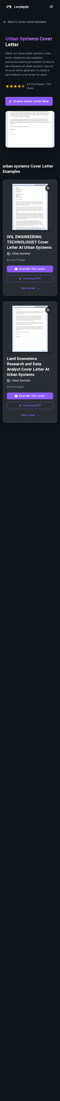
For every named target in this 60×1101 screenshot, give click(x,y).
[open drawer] (51, 6)
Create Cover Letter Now (31, 101)
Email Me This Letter (32, 269)
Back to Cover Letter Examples (27, 21)
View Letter (28, 288)
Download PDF (32, 278)
